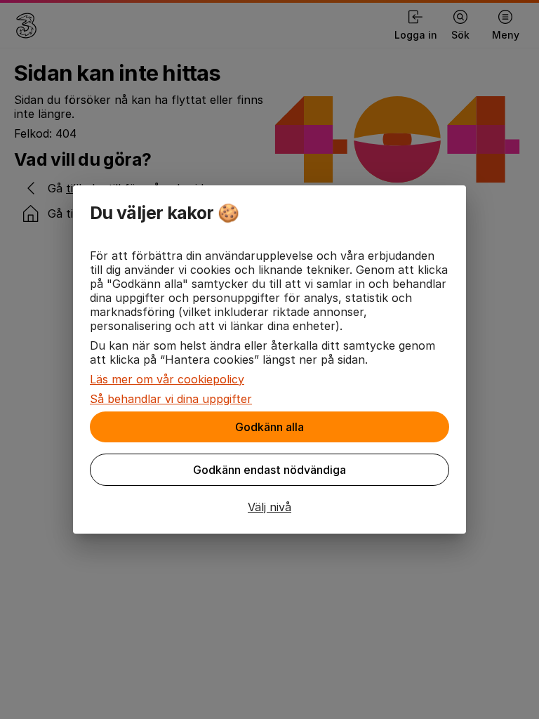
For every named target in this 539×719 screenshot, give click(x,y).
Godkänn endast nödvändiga (269, 470)
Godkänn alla (269, 427)
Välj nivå (269, 507)
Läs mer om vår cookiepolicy (167, 379)
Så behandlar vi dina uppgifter (171, 399)
